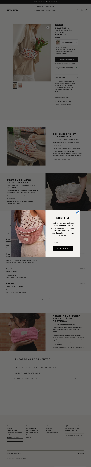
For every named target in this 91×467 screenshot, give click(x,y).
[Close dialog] (77, 212)
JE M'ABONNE (63, 248)
